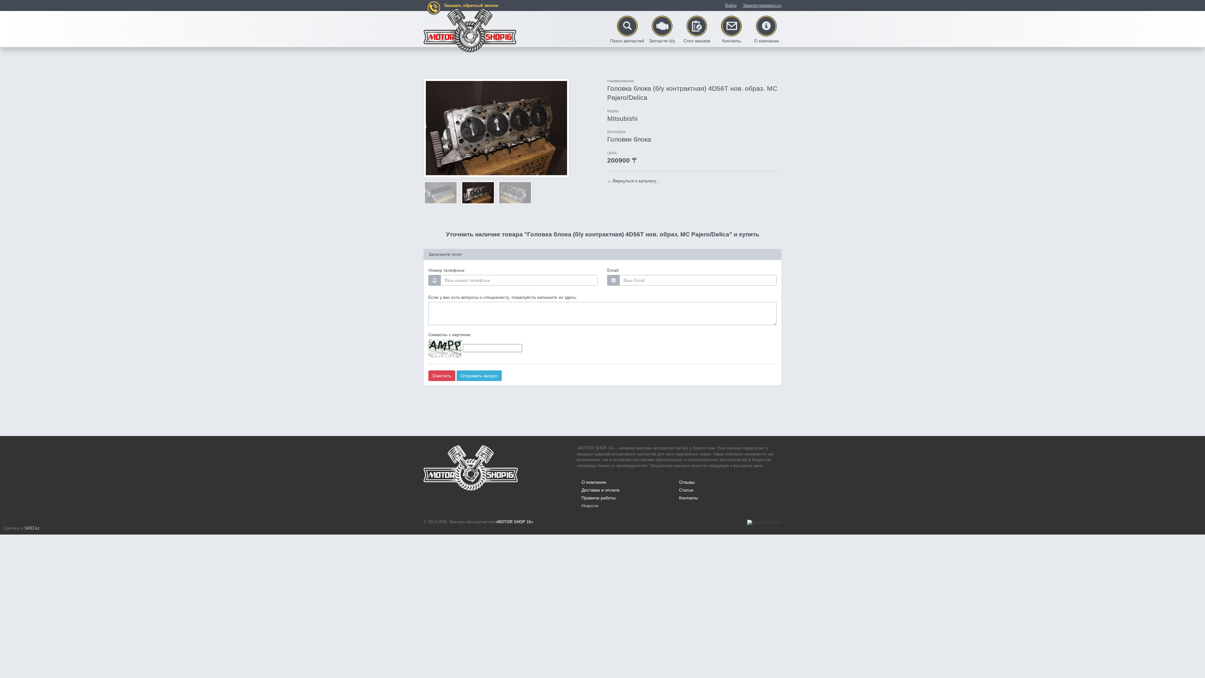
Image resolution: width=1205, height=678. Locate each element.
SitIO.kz (32, 528)
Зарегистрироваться (762, 5)
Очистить (441, 375)
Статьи (686, 489)
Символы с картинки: (450, 334)
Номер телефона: (446, 270)
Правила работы (598, 497)
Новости (589, 505)
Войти (730, 5)
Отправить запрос (479, 375)
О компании (593, 482)
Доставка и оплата (600, 489)
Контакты (688, 497)
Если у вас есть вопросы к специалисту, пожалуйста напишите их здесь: (502, 297)
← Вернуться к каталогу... (633, 180)
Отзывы (687, 482)
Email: (613, 270)
